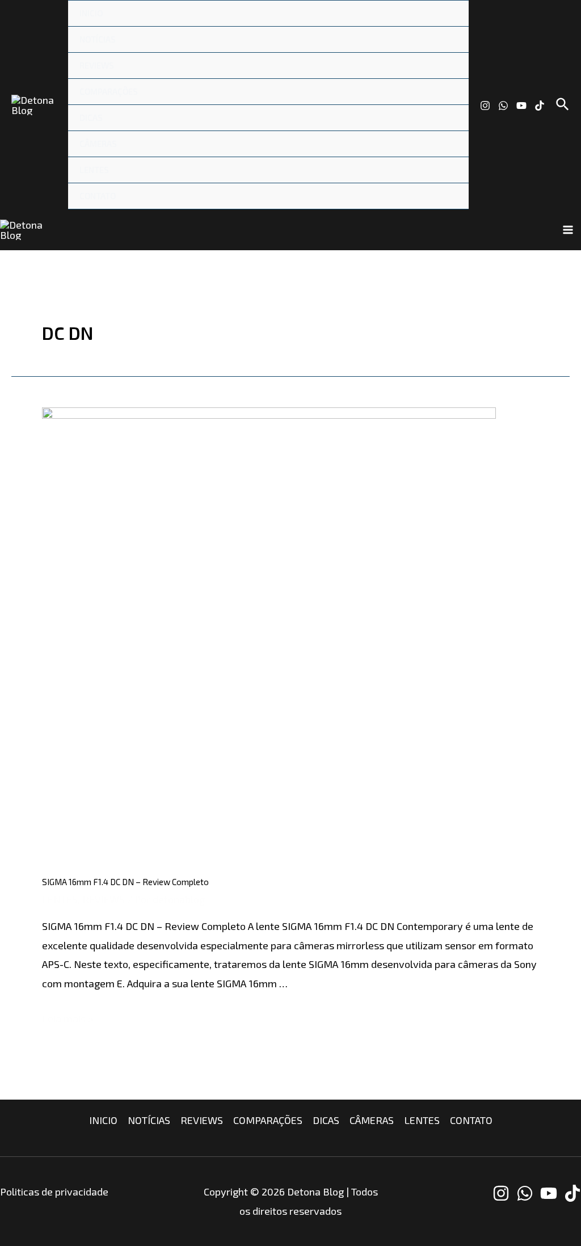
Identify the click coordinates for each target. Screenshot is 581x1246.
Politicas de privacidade (54, 1191)
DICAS (91, 117)
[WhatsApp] (503, 105)
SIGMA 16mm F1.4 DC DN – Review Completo (125, 882)
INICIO (91, 13)
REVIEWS (96, 65)
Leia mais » (67, 1018)
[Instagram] (485, 105)
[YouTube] (521, 105)
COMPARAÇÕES (108, 91)
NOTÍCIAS (97, 39)
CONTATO (97, 196)
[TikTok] (539, 105)
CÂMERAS (98, 143)
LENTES (94, 170)
